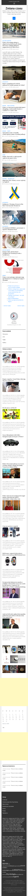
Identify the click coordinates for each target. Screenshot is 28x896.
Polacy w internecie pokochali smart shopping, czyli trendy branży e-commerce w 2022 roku (13, 108)
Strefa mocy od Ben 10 (9, 408)
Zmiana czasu (14, 8)
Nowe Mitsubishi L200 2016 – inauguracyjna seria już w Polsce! (12, 435)
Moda (23, 870)
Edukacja (11, 865)
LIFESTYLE (17, 870)
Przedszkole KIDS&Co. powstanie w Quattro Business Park (13, 228)
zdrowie (11, 876)
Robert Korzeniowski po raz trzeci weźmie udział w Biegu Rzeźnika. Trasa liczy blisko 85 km (13, 465)
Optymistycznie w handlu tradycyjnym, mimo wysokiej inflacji (13, 133)
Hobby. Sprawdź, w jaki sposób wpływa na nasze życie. (11, 157)
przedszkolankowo (10, 831)
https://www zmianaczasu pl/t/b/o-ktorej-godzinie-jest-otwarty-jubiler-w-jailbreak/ (13, 841)
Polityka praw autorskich (8, 806)
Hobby (3, 154)
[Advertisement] (14, 692)
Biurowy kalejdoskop (13, 298)
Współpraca (5, 813)
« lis (3, 727)
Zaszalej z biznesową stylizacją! (12, 352)
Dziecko (7, 865)
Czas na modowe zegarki (10, 526)
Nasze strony (5, 804)
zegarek (16, 876)
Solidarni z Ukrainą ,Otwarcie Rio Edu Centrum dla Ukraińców (12, 205)
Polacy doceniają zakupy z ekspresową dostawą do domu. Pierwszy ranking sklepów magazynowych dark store (12, 45)
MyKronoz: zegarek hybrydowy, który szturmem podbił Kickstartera (13, 554)
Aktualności (5, 81)
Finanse (4, 275)
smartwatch (18, 874)
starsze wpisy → (21, 305)
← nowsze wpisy (6, 305)
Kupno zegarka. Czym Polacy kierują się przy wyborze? (13, 379)
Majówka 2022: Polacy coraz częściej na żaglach (13, 181)
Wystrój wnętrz (6, 250)
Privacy (4, 808)
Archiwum (4, 799)
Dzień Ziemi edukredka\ (20, 831)
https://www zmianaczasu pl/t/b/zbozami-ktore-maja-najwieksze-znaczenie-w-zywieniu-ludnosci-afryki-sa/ (12, 824)
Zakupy (8, 131)
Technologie (6, 876)
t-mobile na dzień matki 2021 (11, 821)
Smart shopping (10, 105)
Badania (4, 105)
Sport (21, 874)
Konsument (10, 870)
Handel (19, 865)
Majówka (4, 178)
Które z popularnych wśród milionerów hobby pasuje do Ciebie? (13, 84)
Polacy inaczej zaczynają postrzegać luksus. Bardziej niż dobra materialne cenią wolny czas (13, 497)
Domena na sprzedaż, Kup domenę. (10, 802)
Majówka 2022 (11, 178)
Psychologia (11, 874)
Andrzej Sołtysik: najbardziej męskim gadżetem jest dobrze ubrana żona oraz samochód (13, 615)
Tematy (4, 810)
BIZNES (5, 864)
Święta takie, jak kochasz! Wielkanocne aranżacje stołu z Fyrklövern (11, 253)
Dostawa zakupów (6, 40)
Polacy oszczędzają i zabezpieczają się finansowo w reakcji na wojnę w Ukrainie (13, 278)
